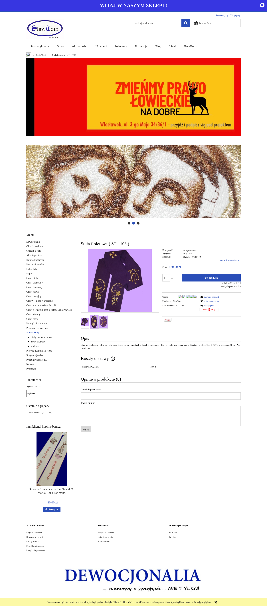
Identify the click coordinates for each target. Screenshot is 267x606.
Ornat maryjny (33, 296)
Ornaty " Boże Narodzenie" (40, 300)
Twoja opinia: (88, 403)
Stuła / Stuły (32, 332)
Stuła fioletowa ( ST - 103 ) (40, 412)
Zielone (35, 346)
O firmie (173, 532)
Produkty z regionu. (36, 359)
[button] (209, 297)
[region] (133, 181)
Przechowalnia (104, 541)
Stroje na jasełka (34, 355)
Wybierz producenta (34, 386)
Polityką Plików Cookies (116, 602)
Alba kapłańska (34, 255)
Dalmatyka (31, 269)
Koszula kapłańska (35, 264)
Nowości (30, 364)
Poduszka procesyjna (37, 328)
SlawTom (177, 301)
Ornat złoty (32, 319)
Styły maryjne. (38, 341)
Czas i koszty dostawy (36, 546)
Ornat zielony (33, 314)
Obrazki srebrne (34, 246)
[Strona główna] (45, 28)
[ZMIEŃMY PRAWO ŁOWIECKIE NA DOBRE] (133, 97)
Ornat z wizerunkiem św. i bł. (41, 305)
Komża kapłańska (35, 260)
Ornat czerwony (34, 282)
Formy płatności (33, 541)
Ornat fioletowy (34, 287)
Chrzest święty (33, 251)
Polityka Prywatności (35, 550)
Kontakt (172, 537)
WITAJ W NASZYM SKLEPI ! (133, 5)
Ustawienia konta (105, 537)
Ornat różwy (32, 291)
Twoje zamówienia (106, 532)
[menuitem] (39, 46)
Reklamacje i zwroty (35, 537)
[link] (133, 181)
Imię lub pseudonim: (91, 389)
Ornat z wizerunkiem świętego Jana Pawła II (49, 310)
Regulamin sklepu (34, 532)
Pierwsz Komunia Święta (39, 350)
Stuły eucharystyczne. (42, 337)
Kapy (29, 273)
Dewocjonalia (33, 241)
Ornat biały (32, 278)
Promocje (31, 369)
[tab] (129, 223)
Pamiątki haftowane (36, 323)
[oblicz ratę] (209, 311)
